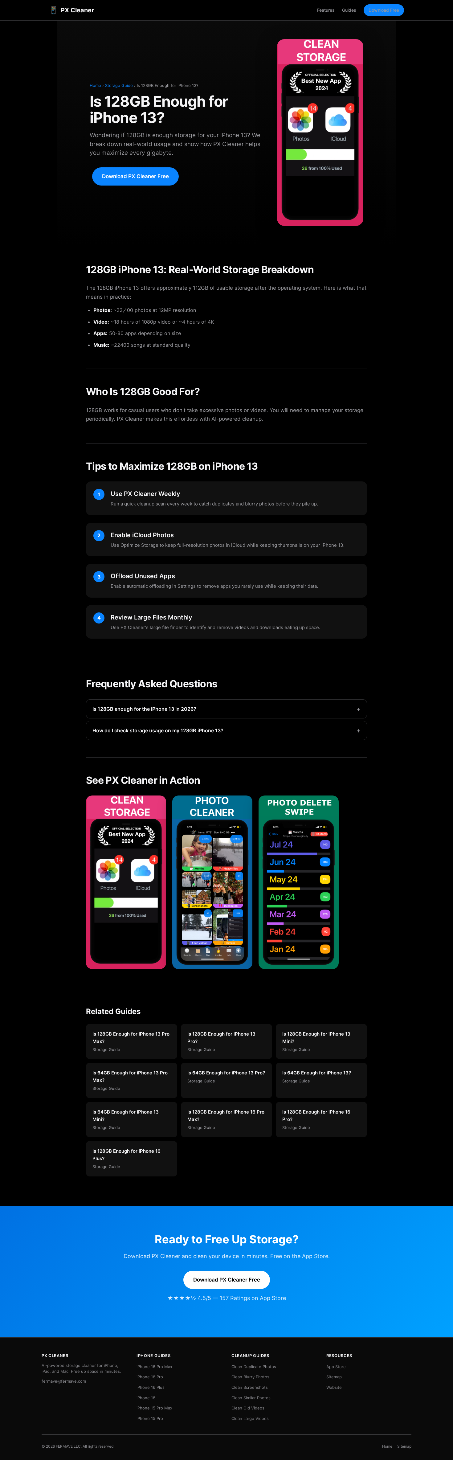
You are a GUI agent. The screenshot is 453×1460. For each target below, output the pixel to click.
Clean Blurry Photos (250, 1376)
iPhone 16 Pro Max (154, 1366)
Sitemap (334, 1376)
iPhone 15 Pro (150, 1418)
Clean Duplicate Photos (253, 1366)
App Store (336, 1366)
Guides (349, 10)
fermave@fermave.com (64, 1381)
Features (326, 10)
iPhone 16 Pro (150, 1376)
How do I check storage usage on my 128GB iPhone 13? (226, 730)
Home (95, 85)
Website (334, 1387)
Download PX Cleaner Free (135, 176)
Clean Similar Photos (251, 1397)
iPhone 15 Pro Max (154, 1407)
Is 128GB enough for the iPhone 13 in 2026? (226, 709)
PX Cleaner (71, 10)
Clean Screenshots (249, 1387)
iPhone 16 (146, 1397)
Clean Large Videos (250, 1418)
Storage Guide (119, 85)
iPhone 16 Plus (151, 1387)
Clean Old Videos (247, 1407)
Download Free (384, 10)
